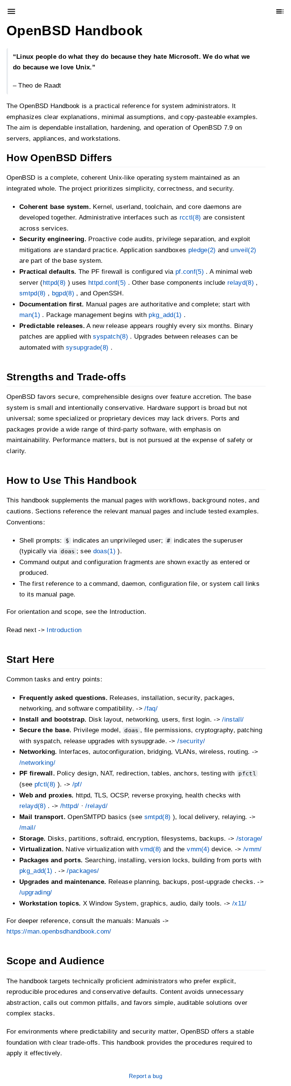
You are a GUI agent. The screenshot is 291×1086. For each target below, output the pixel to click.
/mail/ (27, 827)
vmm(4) (198, 849)
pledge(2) (202, 249)
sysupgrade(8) (87, 347)
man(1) (29, 315)
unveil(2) (243, 249)
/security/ (191, 740)
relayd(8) (240, 282)
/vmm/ (252, 849)
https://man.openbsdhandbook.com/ (58, 931)
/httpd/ (69, 806)
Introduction (64, 630)
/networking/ (37, 762)
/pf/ (77, 784)
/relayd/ (96, 806)
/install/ (233, 719)
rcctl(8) (190, 217)
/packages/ (83, 870)
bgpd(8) (63, 293)
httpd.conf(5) (107, 282)
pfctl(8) (45, 784)
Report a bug (145, 1076)
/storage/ (249, 838)
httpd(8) (54, 282)
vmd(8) (150, 849)
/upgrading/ (35, 892)
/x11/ (239, 903)
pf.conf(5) (189, 271)
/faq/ (151, 708)
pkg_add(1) (165, 315)
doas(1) (104, 551)
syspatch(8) (110, 336)
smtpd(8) (32, 293)
